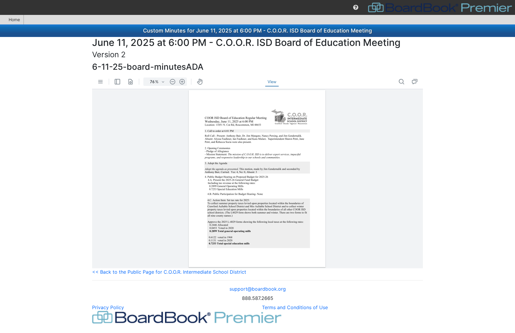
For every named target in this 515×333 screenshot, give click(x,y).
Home (14, 19)
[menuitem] (356, 7)
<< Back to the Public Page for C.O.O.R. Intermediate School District (169, 272)
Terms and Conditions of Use (295, 307)
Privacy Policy (108, 307)
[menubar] (257, 7)
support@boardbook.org (257, 289)
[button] (355, 7)
